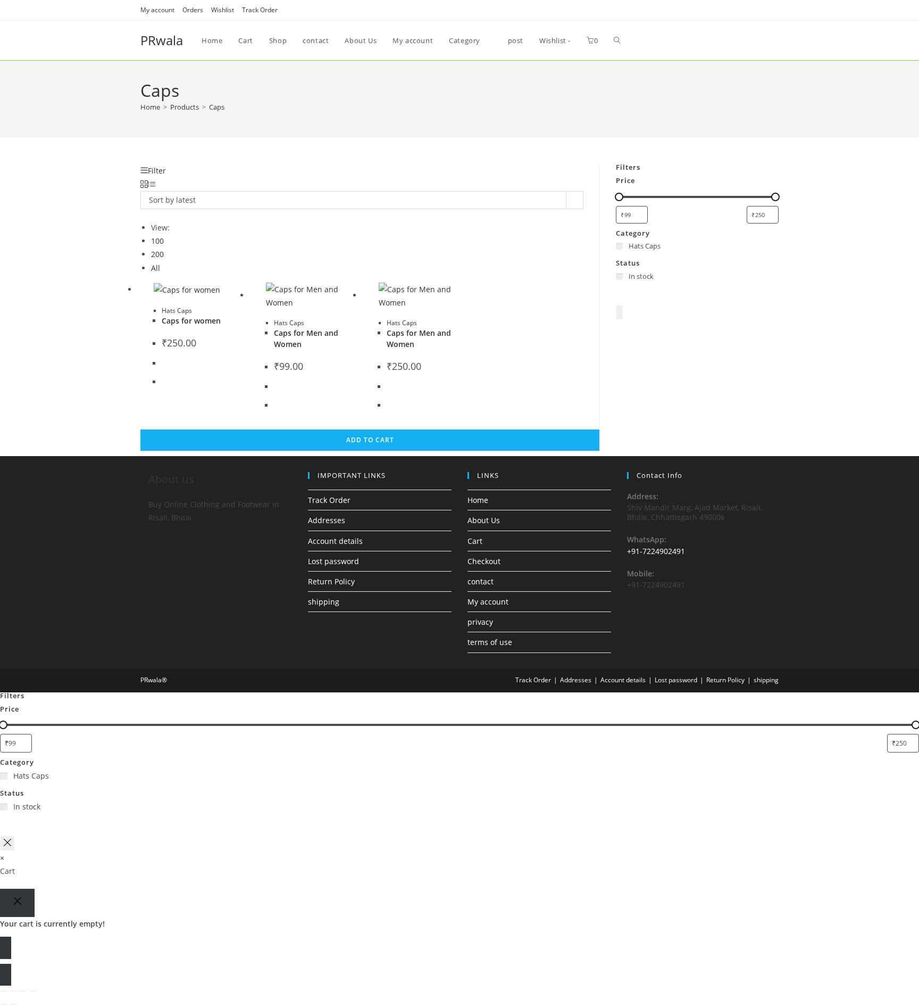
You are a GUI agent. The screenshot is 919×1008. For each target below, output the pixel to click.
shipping (323, 602)
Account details (335, 541)
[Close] (17, 903)
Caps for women (191, 321)
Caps (216, 107)
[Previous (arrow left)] (3, 1004)
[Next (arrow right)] (13, 1004)
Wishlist (222, 9)
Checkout (483, 561)
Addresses (326, 520)
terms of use (489, 642)
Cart (474, 541)
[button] (594, 210)
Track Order (260, 9)
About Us (483, 520)
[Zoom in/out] (3, 991)
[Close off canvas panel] (7, 843)
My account (157, 9)
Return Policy (331, 581)
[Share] (23, 991)
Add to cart (370, 439)
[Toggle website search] (617, 40)
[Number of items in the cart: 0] (619, 312)
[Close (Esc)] (32, 991)
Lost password (333, 561)
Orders (192, 9)
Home (477, 500)
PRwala (161, 40)
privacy (480, 622)
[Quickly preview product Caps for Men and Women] (594, 182)
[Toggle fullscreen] (13, 991)
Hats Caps (177, 310)
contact (480, 581)
